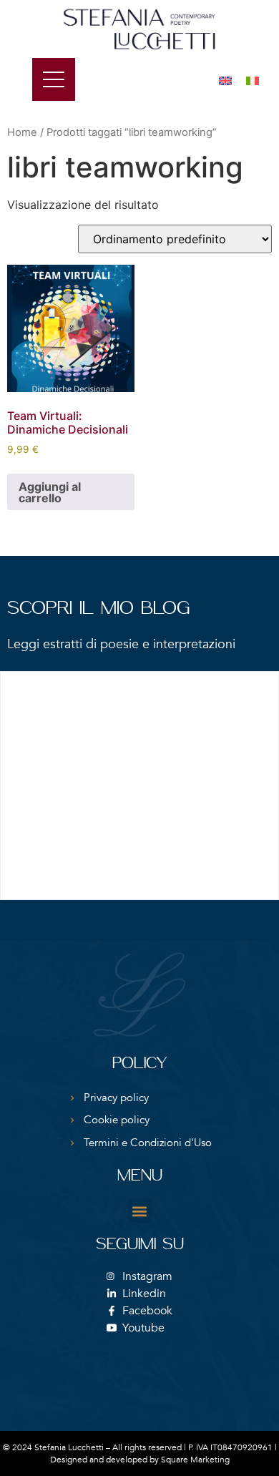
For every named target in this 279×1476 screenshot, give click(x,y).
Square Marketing (195, 1459)
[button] (140, 1211)
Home (22, 132)
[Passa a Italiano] (252, 80)
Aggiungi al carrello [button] (50, 492)
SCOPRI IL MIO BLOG (98, 609)
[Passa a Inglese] (225, 80)
